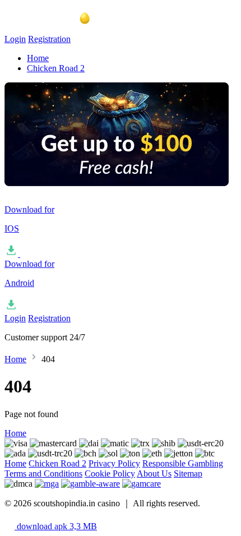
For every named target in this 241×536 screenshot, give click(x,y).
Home (38, 58)
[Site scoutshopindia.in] (60, 29)
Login (15, 39)
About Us (154, 473)
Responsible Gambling (182, 463)
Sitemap (188, 473)
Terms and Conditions (43, 473)
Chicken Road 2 (56, 68)
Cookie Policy (110, 473)
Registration (49, 39)
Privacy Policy (114, 463)
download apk (56, 526)
